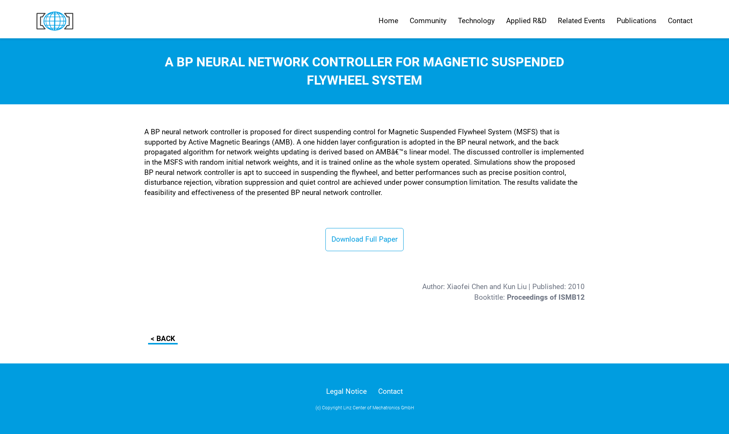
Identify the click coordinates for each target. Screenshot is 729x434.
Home (388, 20)
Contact (680, 20)
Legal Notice (346, 391)
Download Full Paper (364, 239)
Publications (636, 20)
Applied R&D (526, 20)
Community (428, 20)
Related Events (581, 20)
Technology (476, 20)
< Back (163, 338)
